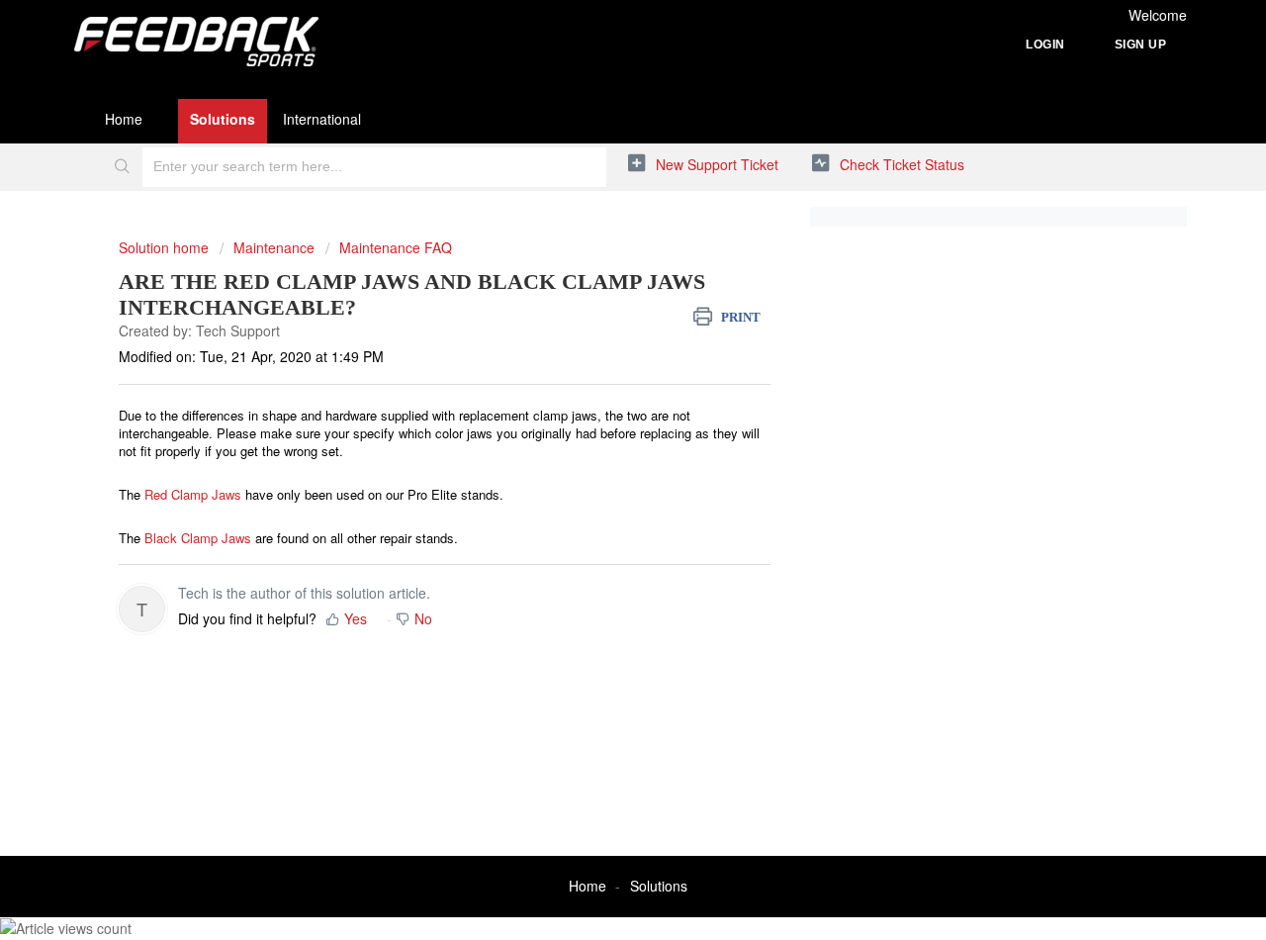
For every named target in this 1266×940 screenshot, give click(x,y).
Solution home (166, 247)
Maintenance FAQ (395, 247)
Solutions (222, 119)
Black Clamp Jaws (197, 537)
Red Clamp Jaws (192, 494)
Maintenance (274, 247)
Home (123, 119)
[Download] (596, 207)
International (322, 119)
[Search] (122, 167)
